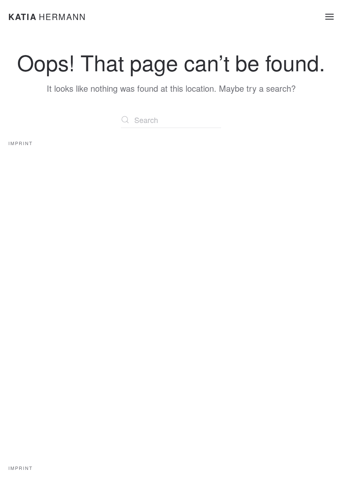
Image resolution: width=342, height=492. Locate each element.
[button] (329, 16)
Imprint (20, 143)
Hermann (47, 16)
